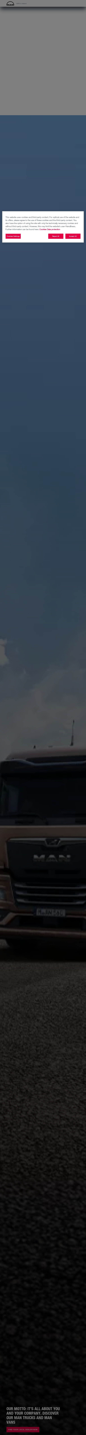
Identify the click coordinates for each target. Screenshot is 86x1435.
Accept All (73, 236)
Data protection (53, 229)
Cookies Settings (13, 236)
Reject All (55, 236)
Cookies (42, 229)
